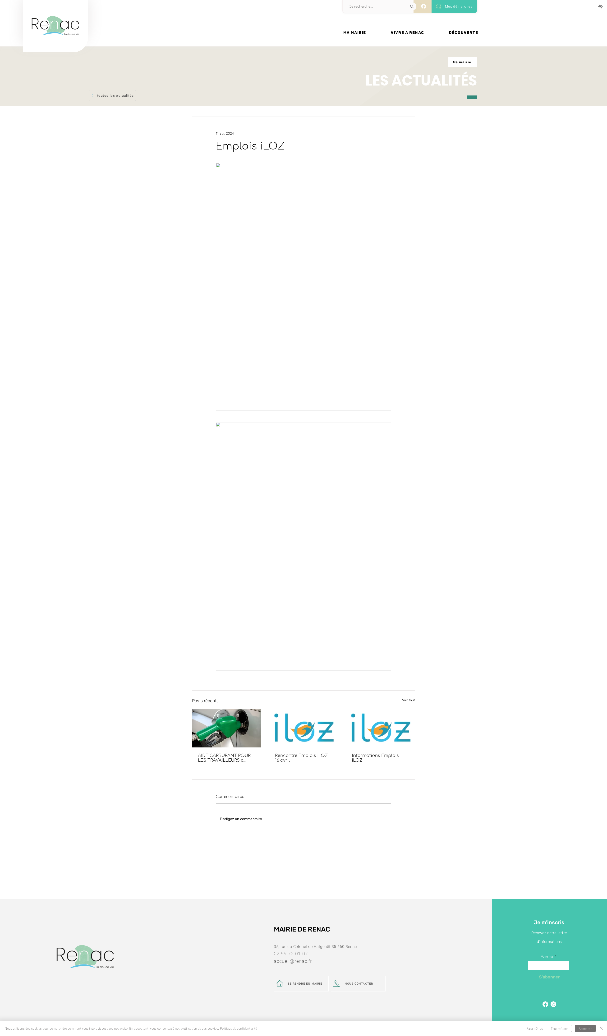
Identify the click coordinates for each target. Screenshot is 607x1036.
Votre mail (547, 956)
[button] (354, 32)
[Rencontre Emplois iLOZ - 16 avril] (303, 728)
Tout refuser (559, 1029)
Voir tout (408, 700)
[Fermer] (601, 1028)
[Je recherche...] (412, 6)
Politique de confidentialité (238, 1028)
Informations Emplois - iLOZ (377, 758)
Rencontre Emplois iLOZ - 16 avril (303, 758)
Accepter (585, 1029)
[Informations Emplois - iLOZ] (380, 728)
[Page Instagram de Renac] (553, 1004)
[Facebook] (423, 6)
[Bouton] (55, 42)
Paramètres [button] (534, 1028)
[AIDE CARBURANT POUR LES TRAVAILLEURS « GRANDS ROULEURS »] (226, 728)
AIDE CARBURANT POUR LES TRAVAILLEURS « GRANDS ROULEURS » (224, 758)
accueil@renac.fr (293, 961)
